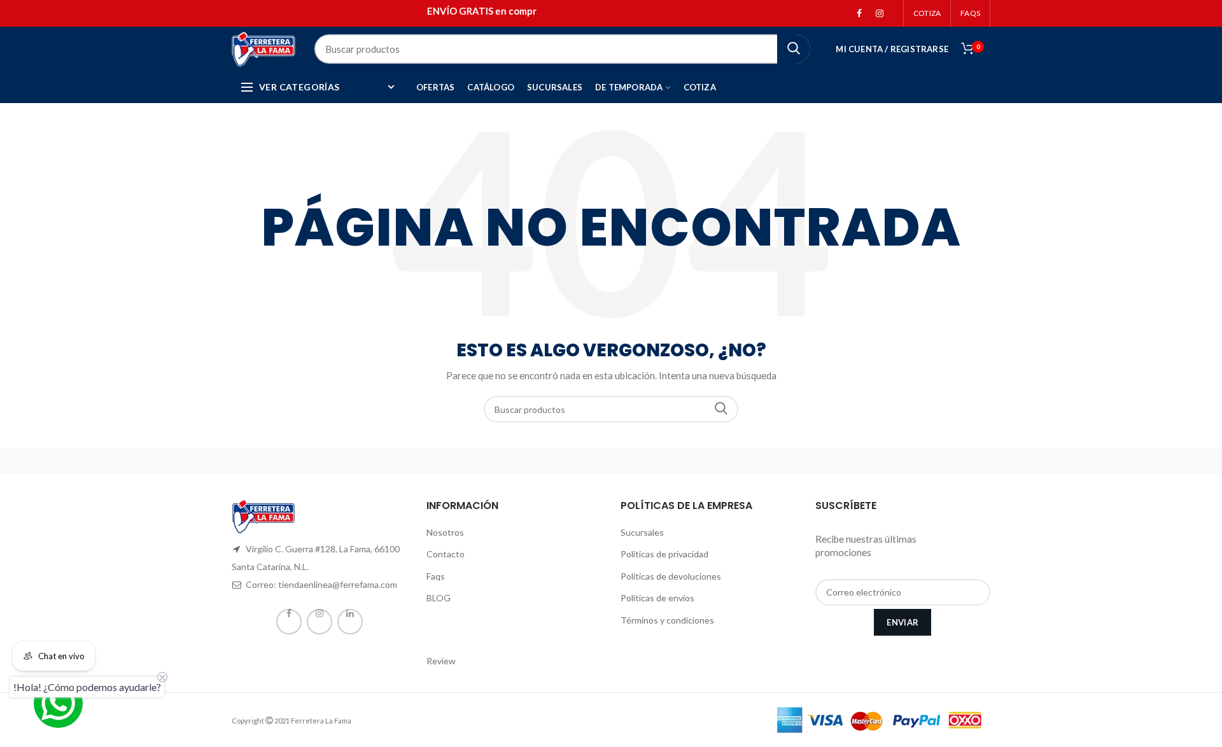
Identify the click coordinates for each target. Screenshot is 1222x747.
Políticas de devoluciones (671, 576)
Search (721, 409)
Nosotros (445, 532)
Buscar (793, 49)
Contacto (445, 553)
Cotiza (927, 13)
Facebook (859, 13)
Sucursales (642, 532)
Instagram (879, 13)
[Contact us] (58, 703)
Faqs (435, 576)
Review (441, 660)
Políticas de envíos (657, 597)
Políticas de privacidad (664, 553)
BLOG (438, 597)
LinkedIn (350, 621)
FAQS (970, 13)
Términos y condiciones (667, 620)
